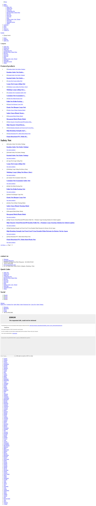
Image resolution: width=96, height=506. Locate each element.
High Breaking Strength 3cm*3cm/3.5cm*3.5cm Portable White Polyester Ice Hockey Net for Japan (37, 231)
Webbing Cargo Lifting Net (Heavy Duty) (19, 172)
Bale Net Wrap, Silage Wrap (13, 12)
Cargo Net (33, 304)
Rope (8, 18)
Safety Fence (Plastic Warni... (16, 113)
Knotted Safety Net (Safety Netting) (17, 155)
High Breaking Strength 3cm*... (16, 130)
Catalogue (6, 24)
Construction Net (11, 11)
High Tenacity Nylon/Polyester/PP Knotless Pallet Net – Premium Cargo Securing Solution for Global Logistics (40, 222)
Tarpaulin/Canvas (11, 22)
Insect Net (9, 15)
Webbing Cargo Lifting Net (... (16, 90)
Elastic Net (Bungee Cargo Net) (16, 107)
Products (6, 5)
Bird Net (9, 14)
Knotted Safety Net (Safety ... (15, 78)
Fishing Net (9, 8)
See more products (11, 150)
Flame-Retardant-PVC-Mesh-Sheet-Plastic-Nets (21, 239)
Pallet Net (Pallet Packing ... (15, 101)
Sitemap (2, 303)
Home (5, 4)
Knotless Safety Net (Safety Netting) (17, 147)
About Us (6, 29)
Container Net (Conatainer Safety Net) (18, 180)
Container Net (9, 304)
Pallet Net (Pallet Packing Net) (16, 189)
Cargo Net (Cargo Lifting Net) (16, 84)
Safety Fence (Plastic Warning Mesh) (18, 206)
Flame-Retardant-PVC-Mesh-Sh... (17, 136)
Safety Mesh (17, 304)
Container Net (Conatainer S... (16, 95)
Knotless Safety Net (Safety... (15, 72)
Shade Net (9, 9)
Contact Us (6, 30)
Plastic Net (3, 304)
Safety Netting (39, 304)
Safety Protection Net (25, 304)
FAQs (5, 27)
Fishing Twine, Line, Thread (13, 19)
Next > (4, 245)
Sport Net (9, 16)
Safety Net (9, 7)
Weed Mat (9, 20)
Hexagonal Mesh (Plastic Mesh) (16, 119)
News (5, 26)
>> (7, 245)
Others (8, 23)
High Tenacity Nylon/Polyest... (16, 125)
